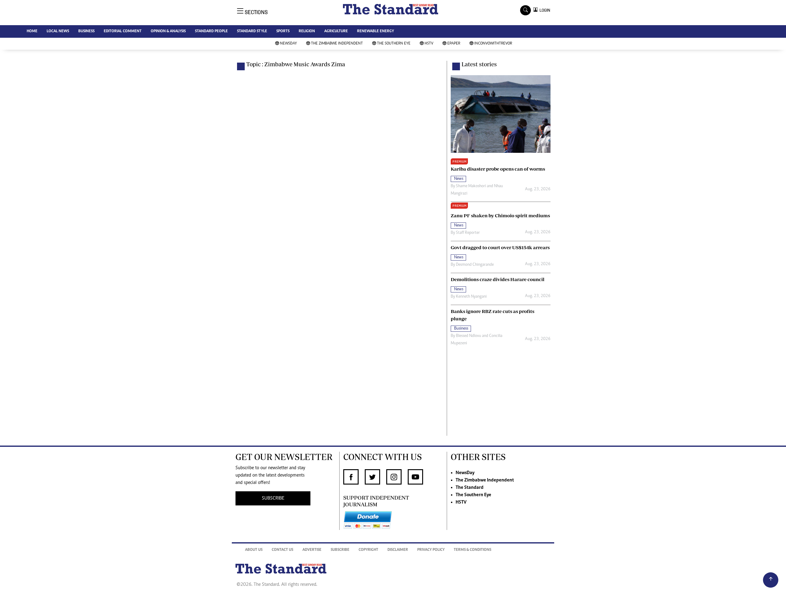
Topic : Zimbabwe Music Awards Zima (295, 64)
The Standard (470, 487)
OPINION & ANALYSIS (168, 31)
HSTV (429, 44)
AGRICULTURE (336, 31)
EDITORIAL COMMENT (123, 31)
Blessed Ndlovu (468, 336)
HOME (32, 31)
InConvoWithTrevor (493, 44)
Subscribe (340, 550)
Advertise (311, 550)
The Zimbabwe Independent (337, 44)
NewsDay (288, 44)
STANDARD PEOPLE (211, 31)
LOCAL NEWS (58, 31)
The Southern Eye (394, 44)
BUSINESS (86, 31)
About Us (254, 550)
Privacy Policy (431, 550)
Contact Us (282, 550)
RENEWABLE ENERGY (375, 31)
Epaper (453, 44)
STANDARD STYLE (252, 31)
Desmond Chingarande (475, 265)
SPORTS (283, 31)
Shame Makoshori (471, 186)
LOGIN (544, 10)
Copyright (368, 550)
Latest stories (479, 64)
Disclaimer (397, 550)
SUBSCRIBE (273, 498)
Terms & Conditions (472, 550)
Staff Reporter (468, 233)
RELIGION (307, 31)
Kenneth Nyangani (471, 297)
